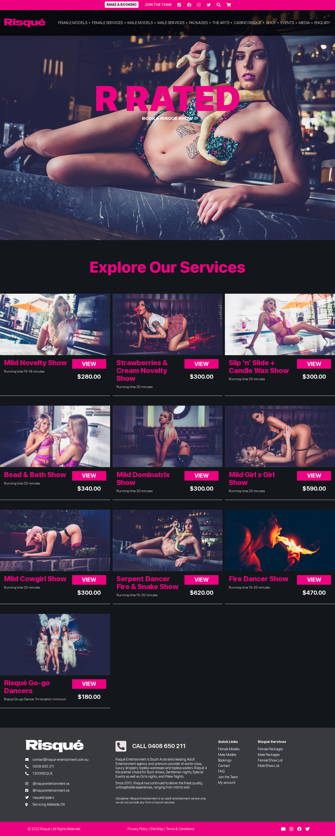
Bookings (224, 760)
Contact (224, 765)
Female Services (107, 22)
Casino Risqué (247, 22)
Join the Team (157, 5)
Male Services (170, 22)
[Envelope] (283, 829)
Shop (271, 22)
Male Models (140, 22)
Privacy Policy (138, 829)
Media (304, 22)
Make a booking (122, 5)
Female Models (72, 22)
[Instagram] (291, 829)
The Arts (220, 22)
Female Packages (270, 749)
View (89, 363)
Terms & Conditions (180, 829)
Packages (198, 22)
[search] (218, 4)
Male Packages (269, 754)
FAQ (221, 771)
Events (287, 22)
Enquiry (322, 22)
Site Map (157, 829)
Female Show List (270, 760)
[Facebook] (299, 829)
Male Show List (268, 765)
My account (226, 782)
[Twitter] (307, 829)
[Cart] (228, 4)
